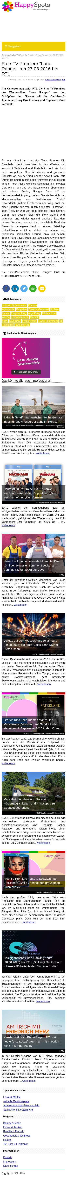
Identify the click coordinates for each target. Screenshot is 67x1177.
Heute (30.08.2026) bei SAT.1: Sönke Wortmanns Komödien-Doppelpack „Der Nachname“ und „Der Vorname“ (29, 493)
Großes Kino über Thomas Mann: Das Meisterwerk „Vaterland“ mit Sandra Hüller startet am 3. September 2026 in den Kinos (31, 724)
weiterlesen (43, 453)
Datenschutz (10, 1165)
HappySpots (9, 55)
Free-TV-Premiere (53, 79)
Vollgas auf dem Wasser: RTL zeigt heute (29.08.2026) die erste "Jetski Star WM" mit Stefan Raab (31, 645)
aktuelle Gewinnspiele (16, 1101)
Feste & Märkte (12, 1097)
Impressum (9, 1161)
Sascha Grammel (39, 309)
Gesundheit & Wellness (16, 1135)
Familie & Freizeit (13, 1131)
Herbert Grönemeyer (14, 305)
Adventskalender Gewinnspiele (21, 1105)
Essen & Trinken (12, 1127)
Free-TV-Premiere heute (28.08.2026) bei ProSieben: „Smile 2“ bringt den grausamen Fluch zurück (32, 883)
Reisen (7, 1139)
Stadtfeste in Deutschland (18, 1109)
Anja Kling (34, 313)
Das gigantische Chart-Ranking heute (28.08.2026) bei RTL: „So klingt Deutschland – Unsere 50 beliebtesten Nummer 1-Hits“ (33, 962)
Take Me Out (22, 324)
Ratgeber (21, 309)
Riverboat (14, 321)
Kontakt (7, 1157)
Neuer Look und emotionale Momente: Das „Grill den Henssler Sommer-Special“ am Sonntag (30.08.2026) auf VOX (31, 565)
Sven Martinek (20, 317)
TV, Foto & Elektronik (15, 1144)
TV (17, 55)
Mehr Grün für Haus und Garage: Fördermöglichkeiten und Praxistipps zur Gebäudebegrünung (30, 803)
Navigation (12, 46)
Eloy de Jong (18, 313)
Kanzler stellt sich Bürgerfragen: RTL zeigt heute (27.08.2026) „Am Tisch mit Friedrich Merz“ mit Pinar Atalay (31, 1041)
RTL (63, 79)
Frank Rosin (29, 321)
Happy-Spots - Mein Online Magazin (26, 6)
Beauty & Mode (12, 1123)
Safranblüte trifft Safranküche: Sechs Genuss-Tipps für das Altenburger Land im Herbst (33, 419)
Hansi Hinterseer (48, 321)
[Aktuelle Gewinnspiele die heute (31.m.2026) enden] (26, 377)
